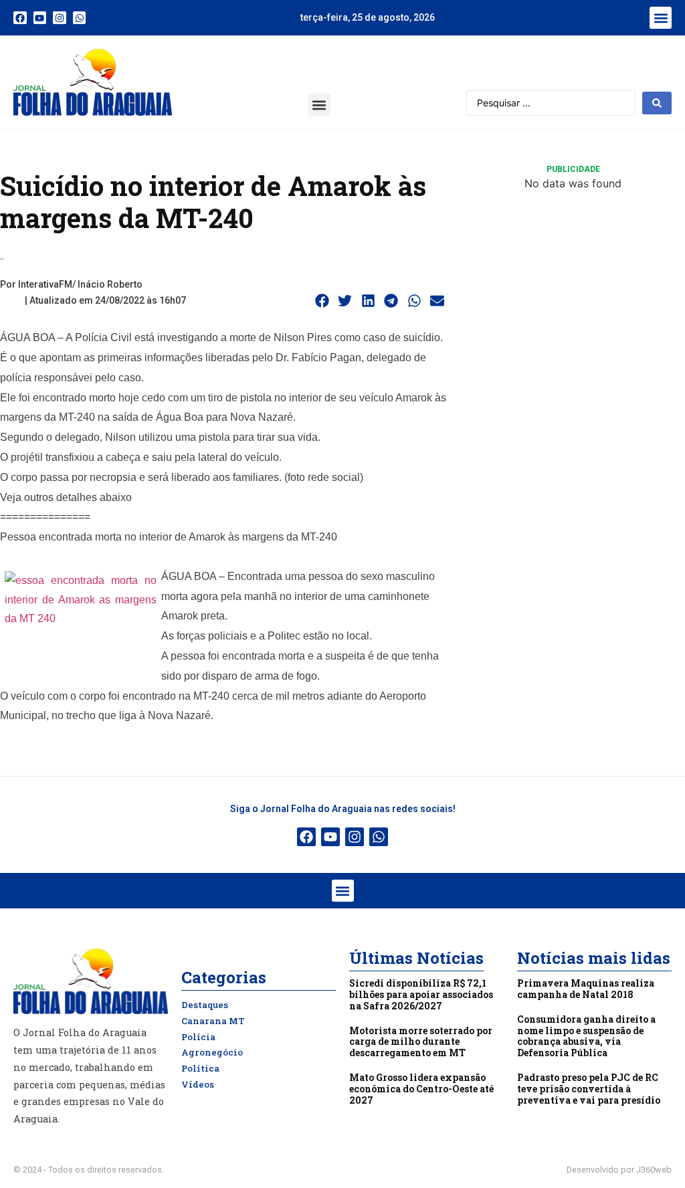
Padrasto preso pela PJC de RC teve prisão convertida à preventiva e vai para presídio (588, 1088)
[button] (661, 18)
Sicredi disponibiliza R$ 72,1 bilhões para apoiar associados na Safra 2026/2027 (421, 994)
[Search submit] (657, 103)
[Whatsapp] (79, 18)
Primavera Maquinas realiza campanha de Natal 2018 (585, 989)
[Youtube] (40, 18)
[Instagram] (59, 18)
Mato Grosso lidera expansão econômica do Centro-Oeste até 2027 (421, 1088)
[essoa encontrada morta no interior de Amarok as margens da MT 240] (80, 622)
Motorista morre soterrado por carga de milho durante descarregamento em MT (420, 1042)
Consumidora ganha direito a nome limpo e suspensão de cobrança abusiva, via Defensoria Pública (586, 1036)
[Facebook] (20, 18)
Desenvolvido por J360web (619, 1170)
